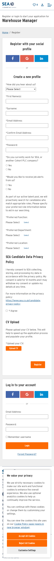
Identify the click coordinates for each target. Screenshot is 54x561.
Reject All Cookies (27, 543)
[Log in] (42, 5)
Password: (12, 145)
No (9, 169)
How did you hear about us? (21, 84)
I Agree (13, 310)
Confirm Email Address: (18, 132)
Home (5, 32)
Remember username (19, 437)
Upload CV (13, 348)
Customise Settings (27, 550)
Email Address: (14, 120)
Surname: (11, 108)
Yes (10, 165)
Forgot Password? (27, 454)
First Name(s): (13, 96)
